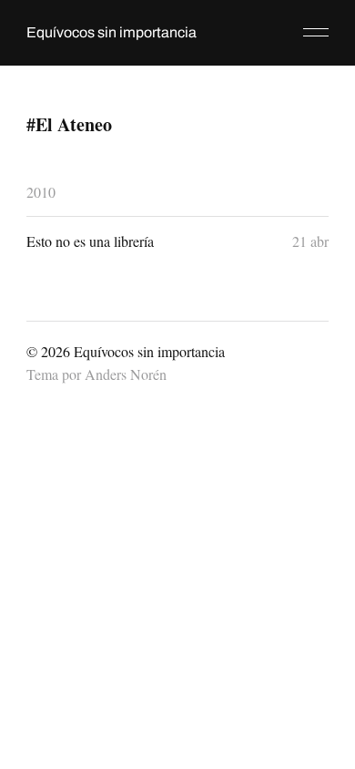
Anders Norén (126, 374)
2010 (41, 191)
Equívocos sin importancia (111, 32)
